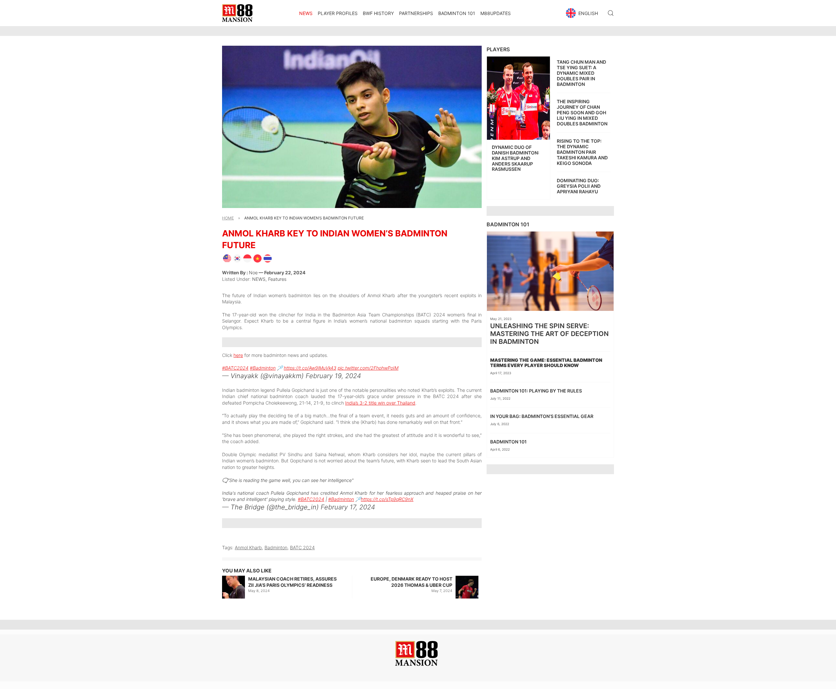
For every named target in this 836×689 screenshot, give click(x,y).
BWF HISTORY (378, 13)
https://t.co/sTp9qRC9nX (387, 499)
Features (277, 279)
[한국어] (237, 258)
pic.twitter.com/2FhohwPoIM (368, 368)
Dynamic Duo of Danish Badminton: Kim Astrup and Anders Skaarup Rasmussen (515, 158)
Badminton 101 (508, 441)
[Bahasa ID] (247, 258)
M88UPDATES (495, 13)
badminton (276, 547)
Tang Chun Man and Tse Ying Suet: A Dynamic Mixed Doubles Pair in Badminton (581, 73)
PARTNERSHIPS (416, 13)
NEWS (306, 13)
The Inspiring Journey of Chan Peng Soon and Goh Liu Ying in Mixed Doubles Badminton (582, 112)
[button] (582, 13)
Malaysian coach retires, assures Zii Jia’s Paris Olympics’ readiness (292, 582)
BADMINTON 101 (456, 13)
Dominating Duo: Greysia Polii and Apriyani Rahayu (579, 186)
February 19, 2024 (333, 376)
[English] (227, 258)
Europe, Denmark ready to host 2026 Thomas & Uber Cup (411, 582)
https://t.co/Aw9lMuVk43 (310, 368)
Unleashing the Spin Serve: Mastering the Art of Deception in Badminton (549, 333)
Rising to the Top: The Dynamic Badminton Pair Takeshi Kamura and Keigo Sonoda (582, 152)
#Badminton (263, 368)
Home (228, 218)
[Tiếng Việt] (257, 258)
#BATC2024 (235, 368)
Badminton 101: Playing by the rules (536, 390)
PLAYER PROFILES (338, 13)
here (238, 355)
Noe (253, 272)
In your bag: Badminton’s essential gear (541, 416)
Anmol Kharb (248, 547)
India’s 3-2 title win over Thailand (380, 403)
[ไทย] (268, 258)
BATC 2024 (302, 547)
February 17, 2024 (348, 507)
